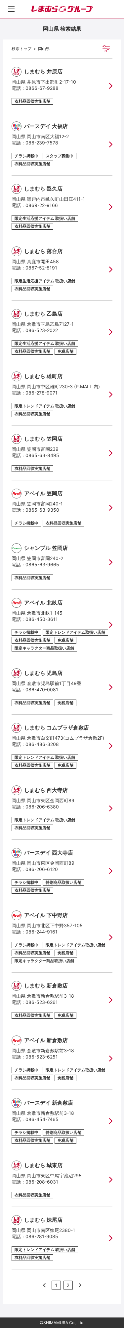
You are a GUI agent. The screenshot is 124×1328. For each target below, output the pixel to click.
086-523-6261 (41, 1002)
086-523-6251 (41, 1057)
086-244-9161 (41, 931)
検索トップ (21, 48)
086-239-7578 (41, 142)
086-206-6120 (41, 869)
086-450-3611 (41, 619)
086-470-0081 (41, 689)
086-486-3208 (42, 744)
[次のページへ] (44, 1285)
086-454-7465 (42, 1119)
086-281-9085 (41, 1236)
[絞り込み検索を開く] (106, 48)
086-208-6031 (41, 1182)
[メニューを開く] (11, 9)
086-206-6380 (42, 806)
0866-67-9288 (42, 88)
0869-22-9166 (41, 205)
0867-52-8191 (41, 267)
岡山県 (44, 48)
